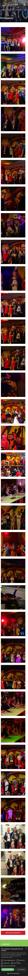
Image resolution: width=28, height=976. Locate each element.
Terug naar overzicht (13, 932)
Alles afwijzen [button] (21, 969)
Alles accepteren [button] (7, 969)
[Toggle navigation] (24, 4)
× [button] (26, 948)
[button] (14, 973)
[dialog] (14, 961)
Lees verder (9, 957)
